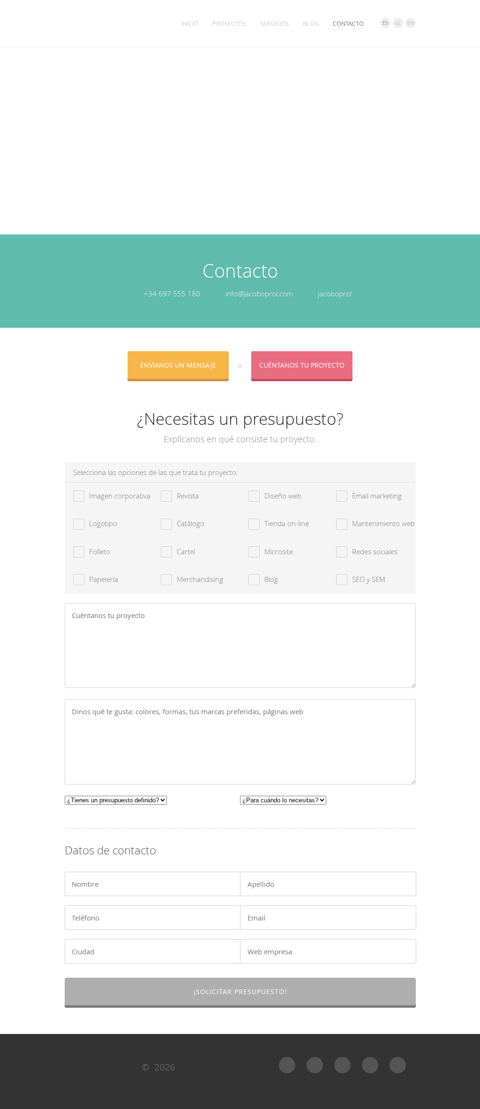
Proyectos (229, 23)
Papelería (103, 579)
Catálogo (190, 523)
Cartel (186, 551)
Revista (188, 495)
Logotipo (103, 523)
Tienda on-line (286, 523)
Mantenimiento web (383, 523)
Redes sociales (375, 551)
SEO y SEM (368, 579)
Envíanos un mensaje (178, 365)
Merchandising (200, 579)
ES (385, 23)
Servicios (274, 23)
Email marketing (377, 495)
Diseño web (282, 495)
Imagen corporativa (119, 495)
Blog (311, 23)
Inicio (189, 23)
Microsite (278, 551)
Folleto (99, 551)
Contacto (348, 23)
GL (398, 23)
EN (410, 23)
